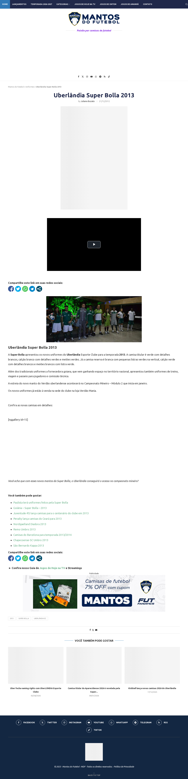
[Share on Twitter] (93, 630)
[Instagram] (87, 77)
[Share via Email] (96, 630)
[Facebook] (78, 77)
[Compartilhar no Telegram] (32, 289)
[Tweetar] (18, 289)
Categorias (62, 4)
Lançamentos (19, 4)
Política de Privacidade (124, 766)
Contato (147, 4)
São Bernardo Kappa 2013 (28, 545)
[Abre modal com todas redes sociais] (39, 289)
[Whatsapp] (96, 77)
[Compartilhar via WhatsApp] (25, 289)
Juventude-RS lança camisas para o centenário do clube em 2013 (51, 513)
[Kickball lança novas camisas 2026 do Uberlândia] (152, 665)
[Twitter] (83, 77)
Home (5, 4)
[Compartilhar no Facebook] (11, 289)
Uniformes (30, 87)
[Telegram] (100, 77)
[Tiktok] (109, 77)
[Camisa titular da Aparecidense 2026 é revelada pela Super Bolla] (94, 665)
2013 (12, 618)
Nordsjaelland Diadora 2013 (29, 524)
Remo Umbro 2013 (24, 529)
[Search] (186, 4)
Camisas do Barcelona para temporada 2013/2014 (42, 534)
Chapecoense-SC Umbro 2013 (30, 540)
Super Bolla (24, 618)
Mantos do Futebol (16, 87)
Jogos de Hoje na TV (84, 4)
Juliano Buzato (88, 101)
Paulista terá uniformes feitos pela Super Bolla (40, 502)
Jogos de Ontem (108, 4)
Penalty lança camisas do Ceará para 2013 (37, 518)
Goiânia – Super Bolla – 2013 (30, 507)
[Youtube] (91, 77)
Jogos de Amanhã (130, 4)
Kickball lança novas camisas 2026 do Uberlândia (152, 688)
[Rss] (104, 77)
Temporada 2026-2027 (41, 4)
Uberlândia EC (40, 618)
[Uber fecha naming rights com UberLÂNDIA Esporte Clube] (35, 665)
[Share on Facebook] (90, 630)
